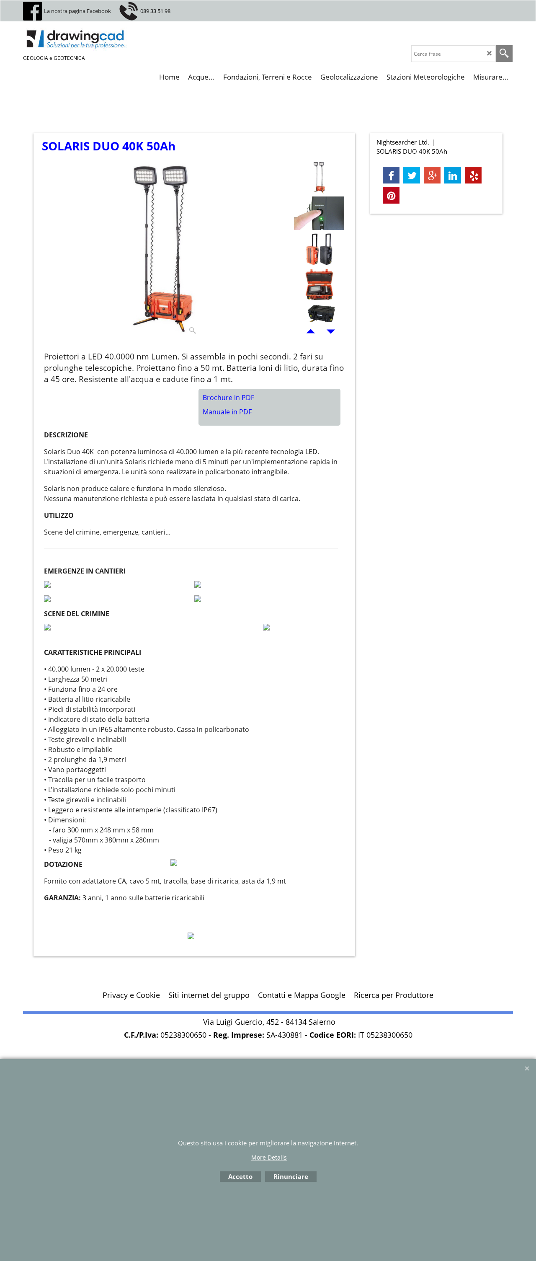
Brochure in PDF (228, 397)
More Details (269, 1157)
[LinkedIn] (452, 175)
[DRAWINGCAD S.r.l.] (86, 39)
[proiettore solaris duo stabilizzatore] (319, 320)
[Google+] (432, 175)
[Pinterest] (391, 195)
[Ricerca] (504, 53)
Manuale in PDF (227, 411)
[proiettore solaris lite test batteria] (319, 213)
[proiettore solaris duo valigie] (319, 249)
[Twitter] (411, 175)
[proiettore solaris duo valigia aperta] (319, 284)
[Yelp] (473, 175)
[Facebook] (391, 175)
